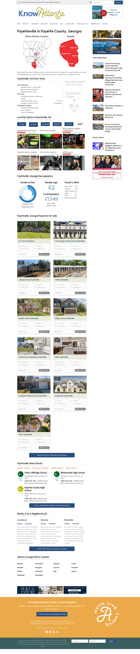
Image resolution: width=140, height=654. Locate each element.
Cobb (73, 564)
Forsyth (74, 567)
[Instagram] (54, 632)
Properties (28, 523)
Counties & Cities (82, 24)
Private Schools (23, 468)
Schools (19, 523)
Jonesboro (22, 520)
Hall (54, 571)
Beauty (68, 124)
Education (44, 24)
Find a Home (34, 24)
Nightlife (57, 124)
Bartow (20, 564)
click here (65, 642)
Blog (61, 24)
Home (18, 24)
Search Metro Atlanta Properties (52, 455)
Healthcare (54, 24)
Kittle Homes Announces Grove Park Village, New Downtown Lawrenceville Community (114, 80)
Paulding (20, 575)
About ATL (26, 24)
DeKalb (20, 567)
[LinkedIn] (46, 632)
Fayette (56, 567)
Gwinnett (39, 571)
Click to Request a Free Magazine (113, 12)
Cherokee (39, 564)
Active (33, 124)
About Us (105, 24)
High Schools (71, 468)
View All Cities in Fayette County (52, 549)
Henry (73, 571)
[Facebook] (50, 632)
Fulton (19, 571)
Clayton (56, 564)
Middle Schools (57, 468)
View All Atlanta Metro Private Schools (52, 505)
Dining (21, 124)
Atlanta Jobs (70, 24)
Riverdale (68, 520)
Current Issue (95, 24)
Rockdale (39, 575)
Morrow (44, 520)
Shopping (45, 124)
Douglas (38, 567)
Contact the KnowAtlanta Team (52, 614)
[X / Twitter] (57, 632)
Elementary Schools (40, 468)
